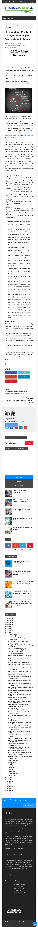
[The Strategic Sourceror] (19, 9)
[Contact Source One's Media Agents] (19, 882)
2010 (8, 787)
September (12, 760)
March (10, 771)
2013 (8, 781)
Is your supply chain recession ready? (17, 84)
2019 (8, 626)
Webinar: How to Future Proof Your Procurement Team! (19, 747)
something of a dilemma (16, 227)
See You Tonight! (13, 708)
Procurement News (16, 24)
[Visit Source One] (11, 377)
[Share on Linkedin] (24, 377)
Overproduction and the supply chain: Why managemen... (19, 701)
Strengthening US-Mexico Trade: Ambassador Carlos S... (18, 705)
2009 (8, 789)
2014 (8, 779)
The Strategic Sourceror (11, 922)
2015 (8, 777)
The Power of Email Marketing (17, 750)
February (11, 773)
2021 (8, 622)
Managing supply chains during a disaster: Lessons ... (18, 744)
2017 (8, 630)
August (10, 762)
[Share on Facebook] (11, 372)
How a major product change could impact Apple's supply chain (18, 35)
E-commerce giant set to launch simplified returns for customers (22, 603)
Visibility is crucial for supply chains (17, 81)
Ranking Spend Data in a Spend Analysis (20, 756)
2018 (8, 628)
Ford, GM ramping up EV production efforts (21, 562)
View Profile (12, 425)
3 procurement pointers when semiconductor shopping (22, 592)
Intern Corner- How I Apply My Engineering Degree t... (17, 652)
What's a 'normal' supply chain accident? (20, 738)
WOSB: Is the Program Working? (18, 674)
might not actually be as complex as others (19, 331)
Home (7, 24)
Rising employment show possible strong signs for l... (18, 719)
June (10, 766)
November (11, 636)
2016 (8, 632)
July (9, 764)
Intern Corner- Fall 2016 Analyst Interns (20, 710)
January (11, 775)
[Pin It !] (11, 381)
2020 (8, 624)
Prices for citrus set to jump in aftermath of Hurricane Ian (23, 582)
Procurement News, (12, 47)
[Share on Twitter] (24, 372)
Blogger (29, 443)
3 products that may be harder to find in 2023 (20, 500)
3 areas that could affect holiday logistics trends (18, 698)
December (11, 634)
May (9, 768)
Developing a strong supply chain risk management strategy (21, 572)
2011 (8, 785)
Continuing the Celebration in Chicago (20, 726)
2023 (8, 619)
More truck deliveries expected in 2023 (18, 68)
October (11, 758)
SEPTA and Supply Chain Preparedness (20, 752)
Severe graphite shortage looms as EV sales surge (21, 510)
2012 (8, 783)
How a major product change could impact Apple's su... (18, 638)
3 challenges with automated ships (18, 662)
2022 (8, 621)
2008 (8, 790)
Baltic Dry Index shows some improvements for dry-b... (17, 649)
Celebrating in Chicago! (15, 754)
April (10, 769)
